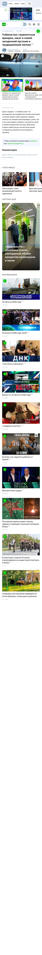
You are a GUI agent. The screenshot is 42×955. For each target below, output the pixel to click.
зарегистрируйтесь (15, 143)
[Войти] (34, 24)
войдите (33, 141)
